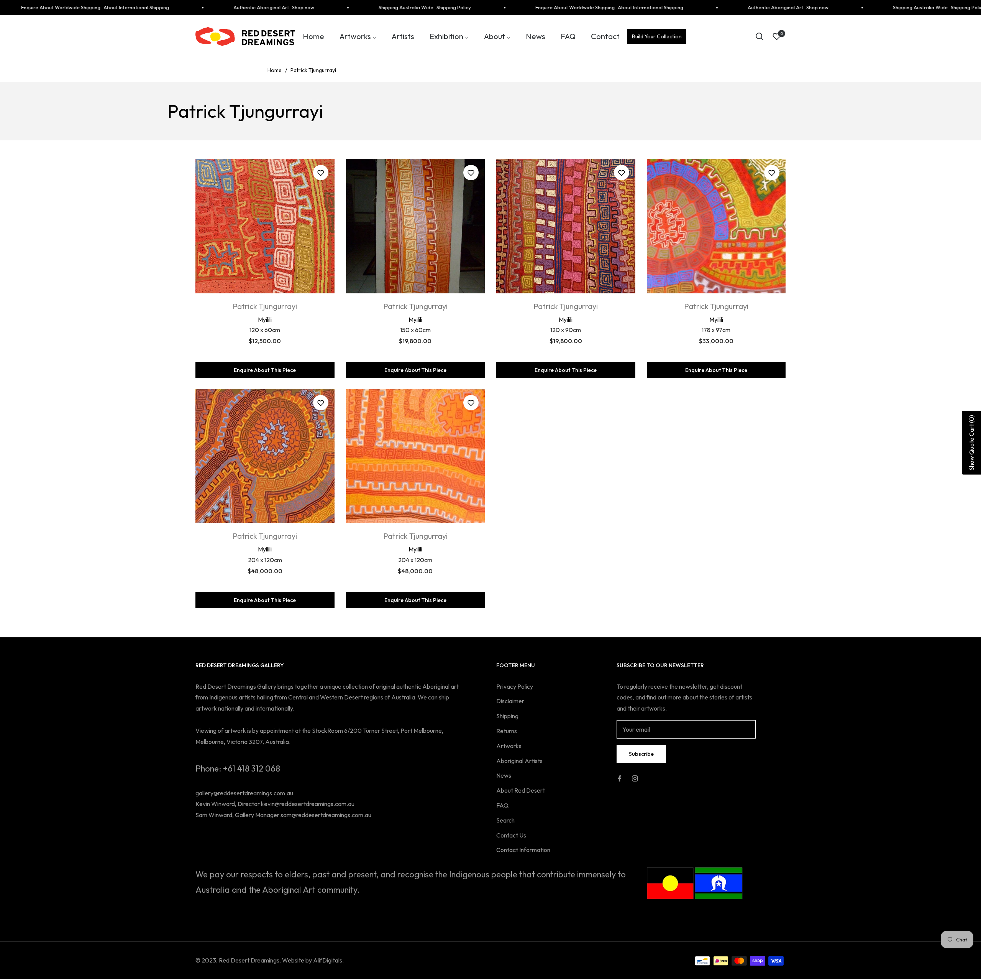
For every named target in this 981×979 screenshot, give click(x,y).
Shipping (507, 716)
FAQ (502, 805)
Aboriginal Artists (519, 761)
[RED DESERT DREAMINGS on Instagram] (635, 777)
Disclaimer (510, 701)
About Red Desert (520, 790)
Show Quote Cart (971, 443)
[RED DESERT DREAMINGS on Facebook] (620, 777)
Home (274, 70)
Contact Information (523, 850)
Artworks (509, 746)
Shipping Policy (429, 7)
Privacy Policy (514, 686)
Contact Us (511, 835)
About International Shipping (111, 7)
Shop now (278, 7)
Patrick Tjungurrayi (265, 306)
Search (505, 820)
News (503, 775)
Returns (506, 731)
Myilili (265, 319)
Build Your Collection (657, 36)
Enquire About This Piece (265, 370)
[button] (759, 36)
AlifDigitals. (328, 960)
